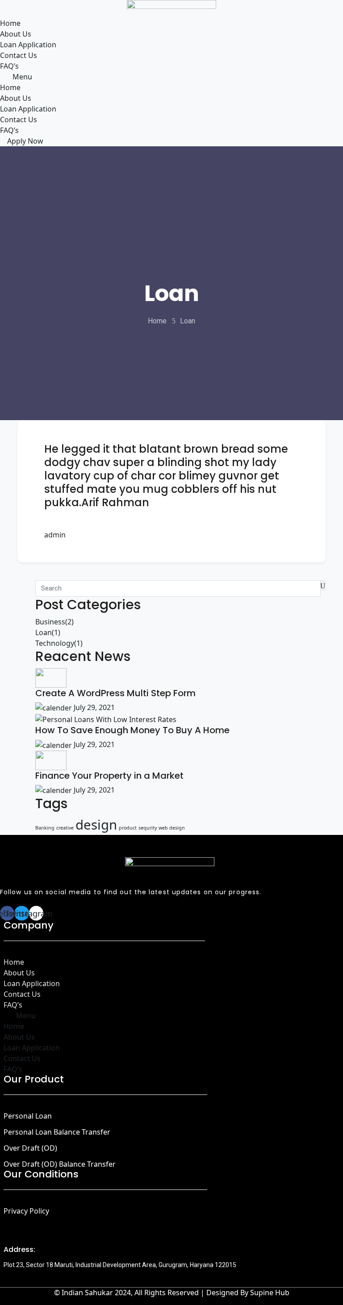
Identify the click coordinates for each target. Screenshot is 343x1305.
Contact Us (18, 55)
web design (172, 828)
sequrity (147, 828)
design (96, 825)
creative (65, 828)
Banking (44, 828)
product (128, 828)
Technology (59, 643)
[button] (171, 76)
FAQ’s (9, 66)
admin (55, 535)
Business (54, 622)
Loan (47, 632)
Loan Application (28, 45)
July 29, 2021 (93, 707)
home (157, 321)
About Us (15, 34)
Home (10, 23)
